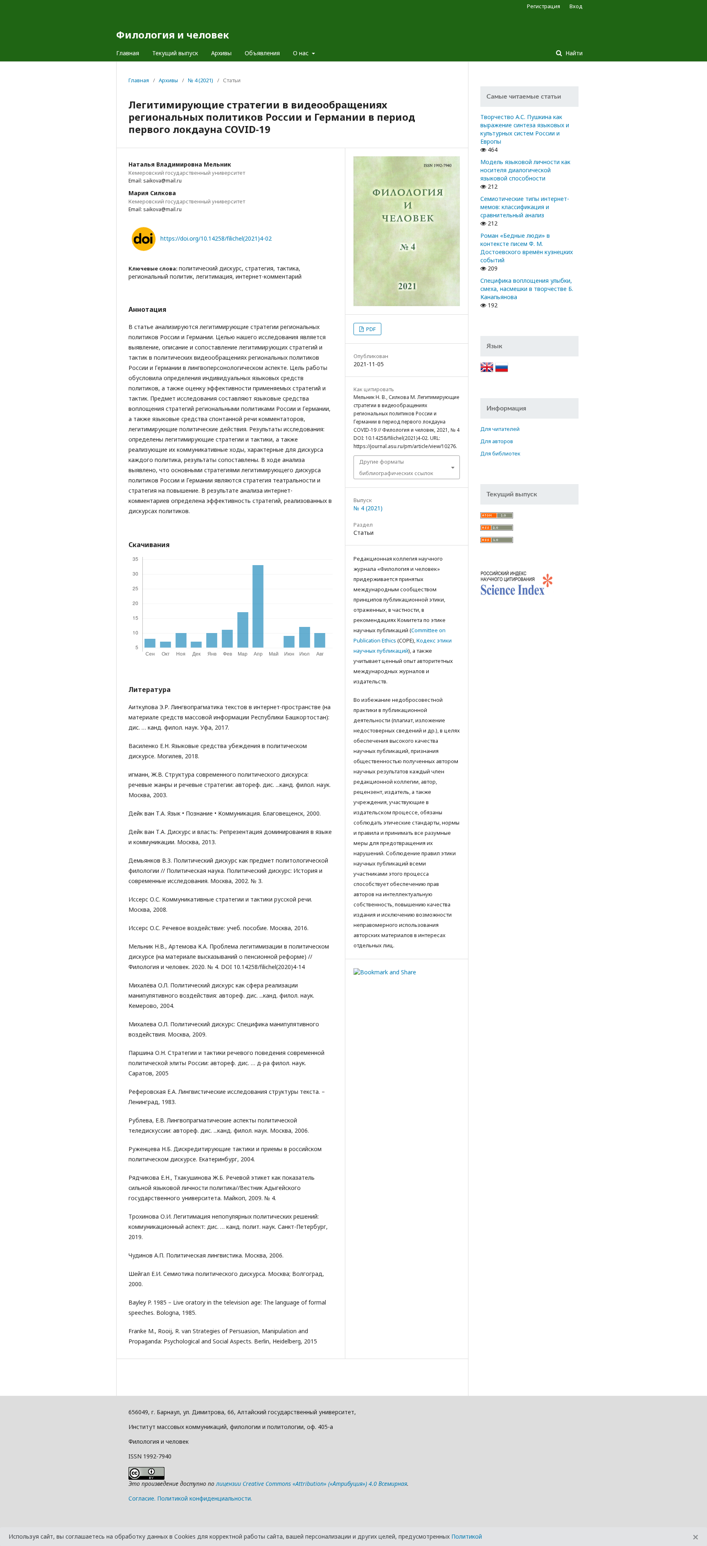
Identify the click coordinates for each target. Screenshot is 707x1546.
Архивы (221, 53)
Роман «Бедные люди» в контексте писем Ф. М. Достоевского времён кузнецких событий (526, 248)
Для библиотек (500, 453)
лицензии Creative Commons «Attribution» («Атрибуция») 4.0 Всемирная (311, 1483)
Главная (127, 53)
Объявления (262, 53)
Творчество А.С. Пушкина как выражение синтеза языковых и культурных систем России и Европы (524, 129)
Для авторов (496, 441)
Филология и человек (172, 34)
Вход (576, 6)
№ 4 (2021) (200, 80)
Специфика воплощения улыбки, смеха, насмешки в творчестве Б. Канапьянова (526, 289)
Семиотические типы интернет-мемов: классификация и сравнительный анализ (524, 207)
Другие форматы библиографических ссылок (396, 467)
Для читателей (500, 429)
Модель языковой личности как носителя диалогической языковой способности (525, 170)
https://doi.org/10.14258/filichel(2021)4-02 (216, 238)
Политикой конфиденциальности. (204, 1498)
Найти (573, 53)
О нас (301, 53)
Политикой (466, 1536)
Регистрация (543, 6)
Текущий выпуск (175, 53)
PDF (370, 329)
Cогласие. (141, 1498)
